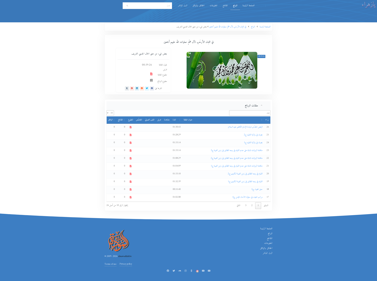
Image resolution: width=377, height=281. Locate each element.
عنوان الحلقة (188, 120)
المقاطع (225, 6)
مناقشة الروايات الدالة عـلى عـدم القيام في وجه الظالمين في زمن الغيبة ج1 (237, 166)
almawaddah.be (125, 256)
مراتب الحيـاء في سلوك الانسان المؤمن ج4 (247, 197)
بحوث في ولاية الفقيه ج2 (253, 135)
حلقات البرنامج (251, 105)
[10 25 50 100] (110, 113)
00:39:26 (261, 56)
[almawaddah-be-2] (209, 271)
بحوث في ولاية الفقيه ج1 (253, 143)
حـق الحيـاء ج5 (257, 189)
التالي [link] (238, 206)
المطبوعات (213, 6)
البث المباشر (182, 6)
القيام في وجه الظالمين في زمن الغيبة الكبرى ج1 (245, 182)
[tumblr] (127, 88)
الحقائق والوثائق (198, 6)
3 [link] (245, 206)
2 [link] (252, 206)
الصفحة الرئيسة (248, 6)
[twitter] (147, 88)
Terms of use (110, 264)
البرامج (235, 6)
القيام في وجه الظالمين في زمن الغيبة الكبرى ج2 (245, 174)
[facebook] (152, 88)
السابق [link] (266, 206)
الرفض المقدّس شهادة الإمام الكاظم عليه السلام (245, 127)
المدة (174, 120)
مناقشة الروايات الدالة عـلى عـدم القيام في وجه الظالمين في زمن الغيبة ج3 (237, 150)
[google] (132, 88)
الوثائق (110, 120)
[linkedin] (137, 88)
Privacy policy (126, 264)
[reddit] (142, 88)
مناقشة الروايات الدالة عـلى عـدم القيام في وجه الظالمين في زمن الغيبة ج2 (237, 158)
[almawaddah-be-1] (203, 271)
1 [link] (258, 206)
